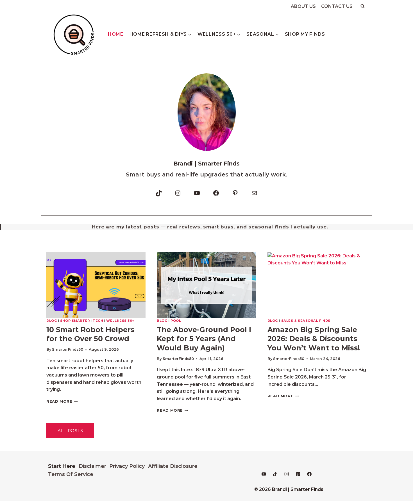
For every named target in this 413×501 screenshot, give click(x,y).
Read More (62, 401)
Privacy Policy (127, 466)
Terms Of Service (70, 474)
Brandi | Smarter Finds (206, 163)
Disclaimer (92, 466)
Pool (176, 321)
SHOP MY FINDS (305, 34)
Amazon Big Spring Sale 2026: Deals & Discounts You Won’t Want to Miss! (313, 338)
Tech (98, 321)
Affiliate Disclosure (173, 466)
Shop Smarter (75, 321)
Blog (51, 321)
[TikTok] (275, 474)
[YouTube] (263, 474)
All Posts (70, 430)
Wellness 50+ (120, 321)
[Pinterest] (298, 474)
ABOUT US (303, 6)
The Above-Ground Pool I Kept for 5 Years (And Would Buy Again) (204, 338)
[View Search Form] (362, 6)
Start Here (61, 466)
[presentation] (96, 285)
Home (115, 34)
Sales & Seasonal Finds (305, 321)
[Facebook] (309, 474)
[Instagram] (286, 474)
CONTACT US (337, 6)
